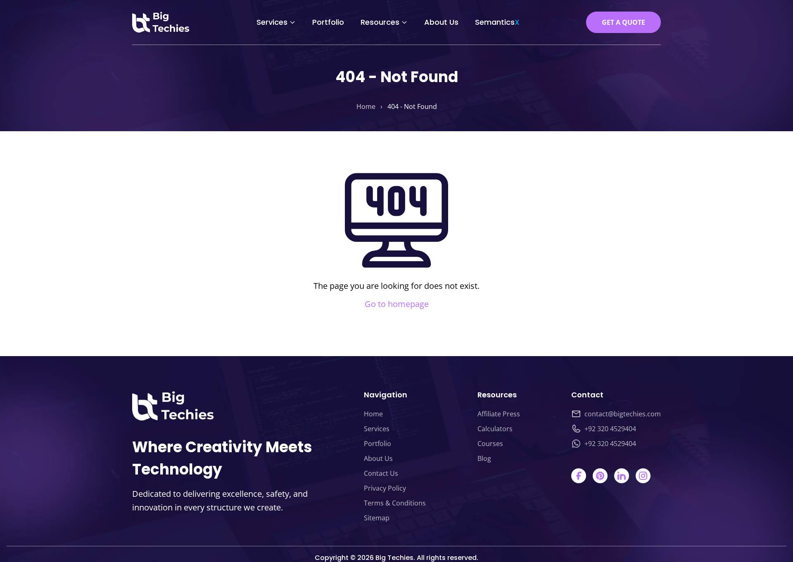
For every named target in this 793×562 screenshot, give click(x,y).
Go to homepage (397, 303)
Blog (484, 458)
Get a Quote (623, 22)
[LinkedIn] (621, 475)
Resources (380, 22)
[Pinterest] (600, 475)
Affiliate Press (498, 413)
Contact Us (381, 473)
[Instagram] (643, 475)
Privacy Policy (385, 488)
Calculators (495, 428)
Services (271, 22)
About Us (441, 22)
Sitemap (376, 517)
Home (365, 106)
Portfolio (328, 22)
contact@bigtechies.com (622, 413)
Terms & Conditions (395, 503)
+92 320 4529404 (610, 428)
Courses (490, 443)
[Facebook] (578, 475)
